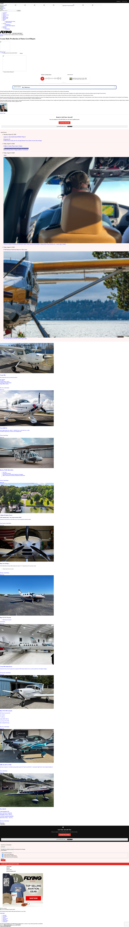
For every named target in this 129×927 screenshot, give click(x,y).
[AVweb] (29, 5)
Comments (3, 846)
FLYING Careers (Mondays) (8, 854)
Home (1, 34)
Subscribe (4, 919)
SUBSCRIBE (8, 866)
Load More (3, 824)
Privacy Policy (5, 920)
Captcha (2, 858)
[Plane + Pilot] (58, 5)
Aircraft (4, 34)
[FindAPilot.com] (87, 5)
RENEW (8, 868)
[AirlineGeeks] (20, 5)
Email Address (4, 850)
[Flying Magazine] (2, 5)
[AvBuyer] (39, 5)
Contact (4, 917)
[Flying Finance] (78, 5)
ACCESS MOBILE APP (11, 871)
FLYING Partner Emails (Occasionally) (10, 857)
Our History (5, 916)
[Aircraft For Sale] (10, 5)
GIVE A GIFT (9, 869)
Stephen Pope (2, 51)
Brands (2, 3)
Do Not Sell (5, 921)
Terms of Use (5, 918)
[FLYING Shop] (96, 5)
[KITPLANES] (48, 5)
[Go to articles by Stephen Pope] (64, 46)
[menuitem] (66, 12)
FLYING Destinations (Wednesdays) (10, 855)
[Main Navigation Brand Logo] (2, 8)
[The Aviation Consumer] (68, 5)
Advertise (4, 915)
